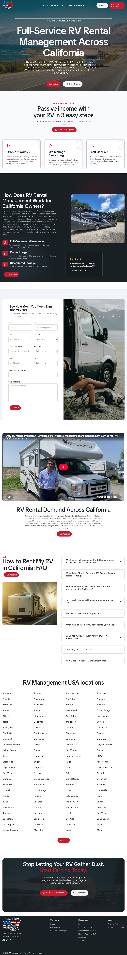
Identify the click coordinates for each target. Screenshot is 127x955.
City (10, 358)
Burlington (7, 727)
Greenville (7, 784)
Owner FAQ (83, 937)
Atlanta (69, 704)
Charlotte (7, 733)
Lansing (69, 813)
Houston (69, 790)
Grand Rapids (72, 779)
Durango (38, 756)
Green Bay (102, 779)
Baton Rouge (103, 710)
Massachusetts (10, 830)
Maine (100, 824)
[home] (8, 5)
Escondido (7, 762)
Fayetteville (102, 762)
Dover (5, 756)
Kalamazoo (8, 807)
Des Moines (71, 750)
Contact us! (12, 274)
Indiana (37, 796)
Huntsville (102, 790)
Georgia (101, 773)
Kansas (37, 807)
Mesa (68, 830)
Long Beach (103, 819)
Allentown (102, 693)
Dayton (69, 744)
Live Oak (69, 819)
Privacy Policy (114, 924)
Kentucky (101, 807)
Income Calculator (86, 928)
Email (36, 323)
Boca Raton (103, 716)
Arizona (101, 699)
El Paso (100, 756)
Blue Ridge (70, 716)
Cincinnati (7, 739)
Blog (63, 5)
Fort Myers (7, 773)
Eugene (38, 762)
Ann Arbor (70, 699)
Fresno (37, 773)
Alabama (6, 693)
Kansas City (71, 807)
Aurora (5, 710)
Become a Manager (76, 5)
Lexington (7, 819)
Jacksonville (71, 801)
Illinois (5, 796)
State (36, 358)
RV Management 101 (87, 931)
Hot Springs (40, 790)
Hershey (69, 784)
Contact (102, 5)
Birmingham (40, 716)
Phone (11, 335)
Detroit (100, 750)
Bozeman (38, 722)
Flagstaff (38, 767)
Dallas (37, 744)
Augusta (101, 704)
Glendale (6, 779)
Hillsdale (101, 784)
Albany (37, 693)
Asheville (38, 704)
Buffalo (100, 722)
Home (45, 5)
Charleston (102, 727)
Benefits (54, 5)
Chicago (101, 733)
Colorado (102, 739)
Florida (68, 767)
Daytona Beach (104, 744)
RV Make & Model (16, 346)
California (39, 727)
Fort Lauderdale (105, 767)
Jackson (38, 801)
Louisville (70, 824)
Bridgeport (70, 722)
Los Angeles (8, 824)
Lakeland (38, 813)
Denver (37, 750)
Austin (37, 710)
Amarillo (6, 699)
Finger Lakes (8, 767)
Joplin (100, 801)
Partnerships (55, 928)
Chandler (70, 727)
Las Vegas (102, 813)
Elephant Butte (73, 756)
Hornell (6, 790)
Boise (5, 722)
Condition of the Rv (17, 370)
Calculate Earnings (115, 5)
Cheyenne (70, 733)
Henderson (39, 784)
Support (81, 941)
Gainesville (70, 773)
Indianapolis (71, 796)
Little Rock (39, 819)
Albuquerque (72, 693)
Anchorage (39, 699)
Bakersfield (71, 710)
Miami (100, 830)
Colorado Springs (11, 744)
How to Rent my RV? (87, 934)
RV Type (37, 335)
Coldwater (70, 739)
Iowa (99, 796)
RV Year (37, 346)
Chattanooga (41, 733)
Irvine (5, 801)
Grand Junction (41, 779)
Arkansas (7, 704)
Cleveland (39, 739)
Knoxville (7, 813)
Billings (6, 716)
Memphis (38, 830)
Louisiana (39, 824)
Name (10, 323)
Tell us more (14, 382)
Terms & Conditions (116, 928)
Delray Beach (9, 750)
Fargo (68, 762)
